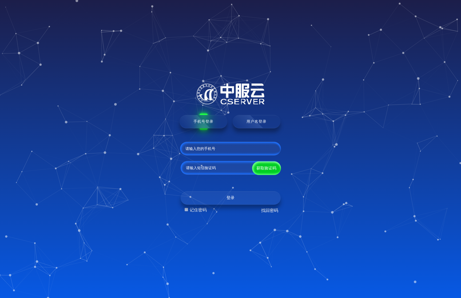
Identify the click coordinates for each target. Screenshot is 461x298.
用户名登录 (257, 121)
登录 (230, 197)
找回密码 (269, 210)
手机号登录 (203, 121)
